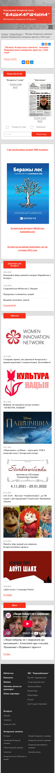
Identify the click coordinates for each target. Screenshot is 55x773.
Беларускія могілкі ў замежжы (39, 740)
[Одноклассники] (46, 44)
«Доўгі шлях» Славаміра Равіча (18, 589)
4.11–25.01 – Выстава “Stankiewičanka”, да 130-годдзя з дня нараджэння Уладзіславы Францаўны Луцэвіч (27, 499)
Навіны (7, 682)
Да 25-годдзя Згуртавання (37, 704)
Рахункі (30, 700)
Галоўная (4, 34)
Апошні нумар (16, 84)
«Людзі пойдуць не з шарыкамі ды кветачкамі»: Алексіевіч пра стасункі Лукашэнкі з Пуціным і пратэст (25, 643)
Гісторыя (7, 736)
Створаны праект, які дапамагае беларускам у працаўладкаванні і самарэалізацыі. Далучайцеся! (27, 360)
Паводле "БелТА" (10, 59)
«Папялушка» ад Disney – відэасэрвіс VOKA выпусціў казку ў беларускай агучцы (24, 451)
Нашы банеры (33, 695)
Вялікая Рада (32, 691)
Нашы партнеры (11, 694)
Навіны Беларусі (16, 34)
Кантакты (8, 678)
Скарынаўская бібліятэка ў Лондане (20, 289)
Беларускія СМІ (9, 724)
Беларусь (8, 711)
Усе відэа (6, 654)
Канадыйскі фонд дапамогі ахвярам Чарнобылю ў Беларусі (27, 276)
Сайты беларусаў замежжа (13, 748)
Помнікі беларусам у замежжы (39, 736)
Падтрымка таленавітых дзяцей (18, 294)
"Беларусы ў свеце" (19, 127)
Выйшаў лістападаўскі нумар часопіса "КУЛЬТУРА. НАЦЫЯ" (21, 406)
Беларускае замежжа (13, 731)
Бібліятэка (8, 673)
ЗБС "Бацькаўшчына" (38, 673)
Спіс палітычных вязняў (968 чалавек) (27, 149)
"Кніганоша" (41, 127)
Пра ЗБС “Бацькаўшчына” (37, 678)
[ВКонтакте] (43, 44)
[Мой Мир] (49, 44)
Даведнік (7, 716)
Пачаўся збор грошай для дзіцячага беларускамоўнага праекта (20, 545)
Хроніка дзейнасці (34, 686)
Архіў (15, 87)
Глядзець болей (9, 305)
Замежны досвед (34, 752)
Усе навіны (7, 595)
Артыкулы (7, 720)
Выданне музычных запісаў (16, 300)
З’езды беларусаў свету (36, 682)
